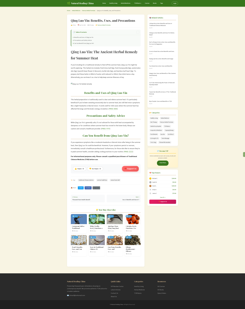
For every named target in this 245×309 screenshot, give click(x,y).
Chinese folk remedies (164, 142)
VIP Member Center (117, 286)
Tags (161, 3)
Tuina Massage (165, 138)
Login (174, 3)
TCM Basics (137, 3)
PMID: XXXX (113, 109)
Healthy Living (113, 3)
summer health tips (102, 180)
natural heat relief (115, 180)
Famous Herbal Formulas (88, 10)
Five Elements (153, 134)
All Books (161, 290)
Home (104, 3)
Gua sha (162, 134)
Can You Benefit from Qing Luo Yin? (84, 43)
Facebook (88, 188)
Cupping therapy (169, 130)
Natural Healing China (117, 304)
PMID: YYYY (106, 129)
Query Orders (162, 293)
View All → (162, 197)
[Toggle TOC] (138, 32)
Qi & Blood (171, 134)
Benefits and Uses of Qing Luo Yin (83, 37)
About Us (114, 297)
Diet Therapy (153, 122)
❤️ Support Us (163, 202)
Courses (147, 3)
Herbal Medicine (125, 3)
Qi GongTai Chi (154, 138)
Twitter (80, 188)
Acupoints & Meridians (156, 130)
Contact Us (114, 293)
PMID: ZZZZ (128, 151)
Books (155, 3)
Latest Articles (115, 290)
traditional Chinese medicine (86, 180)
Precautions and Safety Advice (83, 40)
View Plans (163, 163)
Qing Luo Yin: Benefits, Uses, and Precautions (108, 10)
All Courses (161, 286)
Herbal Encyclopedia (155, 126)
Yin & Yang (153, 142)
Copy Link (96, 188)
